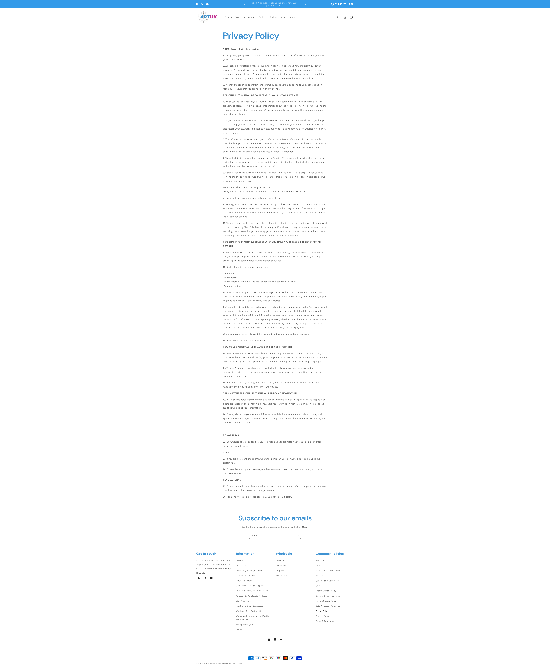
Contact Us (241, 565)
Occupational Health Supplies (250, 585)
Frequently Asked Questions (249, 570)
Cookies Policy (322, 616)
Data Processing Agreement (328, 606)
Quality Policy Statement (327, 580)
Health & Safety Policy (326, 590)
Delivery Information (245, 575)
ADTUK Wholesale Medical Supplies (215, 663)
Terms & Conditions (325, 621)
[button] (228, 17)
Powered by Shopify (236, 663)
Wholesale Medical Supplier (328, 570)
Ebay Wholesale (243, 601)
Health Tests (281, 575)
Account (240, 560)
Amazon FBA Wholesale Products (251, 596)
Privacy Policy (322, 611)
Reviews (319, 575)
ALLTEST (239, 629)
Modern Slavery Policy (326, 601)
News (318, 565)
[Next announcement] (305, 4)
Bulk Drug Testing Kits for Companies (253, 590)
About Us (320, 560)
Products (280, 560)
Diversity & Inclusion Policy (328, 596)
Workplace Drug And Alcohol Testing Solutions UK (253, 618)
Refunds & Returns (244, 580)
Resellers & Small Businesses (249, 606)
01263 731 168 (344, 4)
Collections (281, 565)
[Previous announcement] (244, 4)
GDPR (318, 585)
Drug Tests (281, 570)
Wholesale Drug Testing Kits (249, 611)
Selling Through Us (245, 624)
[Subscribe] (297, 535)
